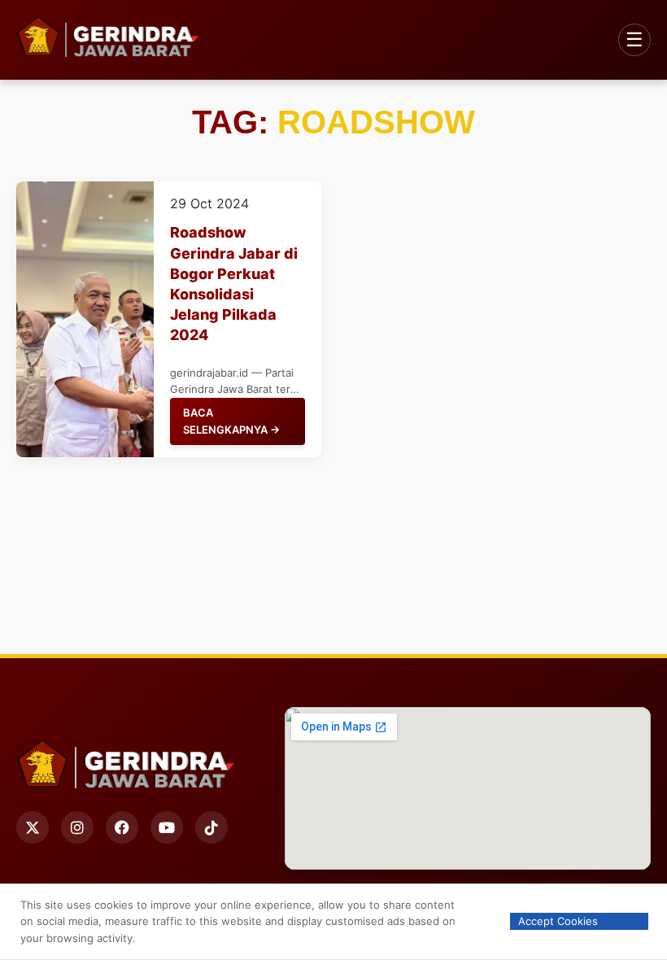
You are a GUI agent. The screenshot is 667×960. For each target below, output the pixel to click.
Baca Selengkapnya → (231, 421)
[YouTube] (166, 827)
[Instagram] (77, 827)
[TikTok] (211, 827)
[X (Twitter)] (32, 827)
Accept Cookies (558, 920)
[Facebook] (122, 827)
